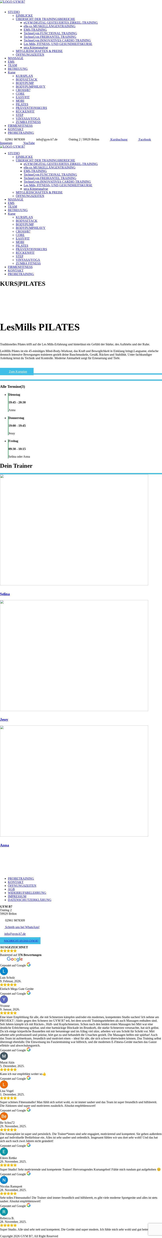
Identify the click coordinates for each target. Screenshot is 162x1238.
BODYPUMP (25, 83)
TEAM (12, 65)
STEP (19, 115)
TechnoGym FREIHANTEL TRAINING (50, 36)
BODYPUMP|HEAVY (30, 86)
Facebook (144, 139)
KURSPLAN (24, 76)
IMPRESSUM (17, 896)
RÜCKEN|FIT (25, 111)
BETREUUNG (18, 68)
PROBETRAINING (21, 132)
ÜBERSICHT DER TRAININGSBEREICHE (45, 19)
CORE (20, 93)
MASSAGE (15, 58)
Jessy (4, 719)
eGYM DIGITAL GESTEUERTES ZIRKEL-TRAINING (61, 22)
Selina (5, 594)
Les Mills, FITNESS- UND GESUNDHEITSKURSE (58, 44)
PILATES (22, 104)
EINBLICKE (24, 15)
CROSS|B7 (23, 90)
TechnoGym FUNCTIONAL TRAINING (50, 33)
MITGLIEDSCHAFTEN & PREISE (39, 51)
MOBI (20, 100)
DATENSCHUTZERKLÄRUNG (29, 900)
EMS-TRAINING (35, 29)
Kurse (11, 72)
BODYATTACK (26, 79)
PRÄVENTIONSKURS (31, 108)
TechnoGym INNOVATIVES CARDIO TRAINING (57, 40)
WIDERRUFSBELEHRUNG (27, 892)
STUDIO (14, 12)
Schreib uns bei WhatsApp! (22, 927)
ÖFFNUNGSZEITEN (30, 54)
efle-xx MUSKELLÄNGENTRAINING (49, 26)
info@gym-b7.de (15, 933)
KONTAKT (16, 129)
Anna (4, 845)
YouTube (29, 143)
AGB (11, 889)
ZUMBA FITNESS (28, 122)
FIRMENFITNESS (20, 125)
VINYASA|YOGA (28, 118)
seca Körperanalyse (36, 47)
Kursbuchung (118, 139)
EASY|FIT (23, 97)
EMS (11, 61)
